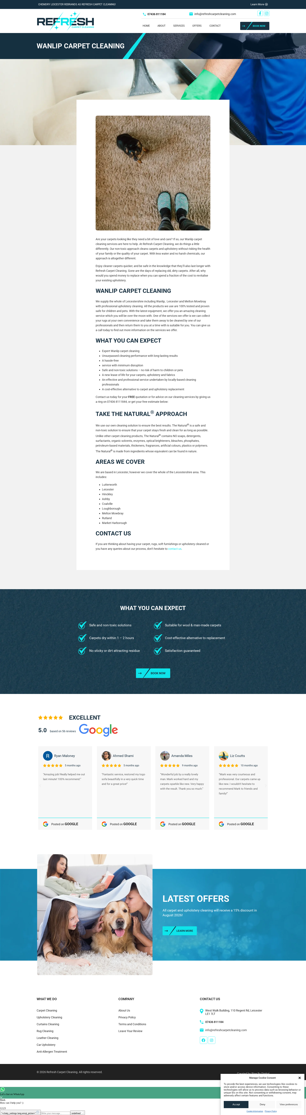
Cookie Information (255, 1111)
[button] (299, 1077)
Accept (236, 1104)
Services (179, 25)
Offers (197, 25)
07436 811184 (156, 14)
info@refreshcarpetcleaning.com (215, 14)
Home (146, 25)
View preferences (289, 1104)
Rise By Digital (260, 1073)
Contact (215, 25)
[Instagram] (266, 13)
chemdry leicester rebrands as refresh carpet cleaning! (77, 4)
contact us (174, 548)
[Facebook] (203, 1040)
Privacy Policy (271, 1111)
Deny (262, 1104)
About (161, 25)
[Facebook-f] (260, 13)
